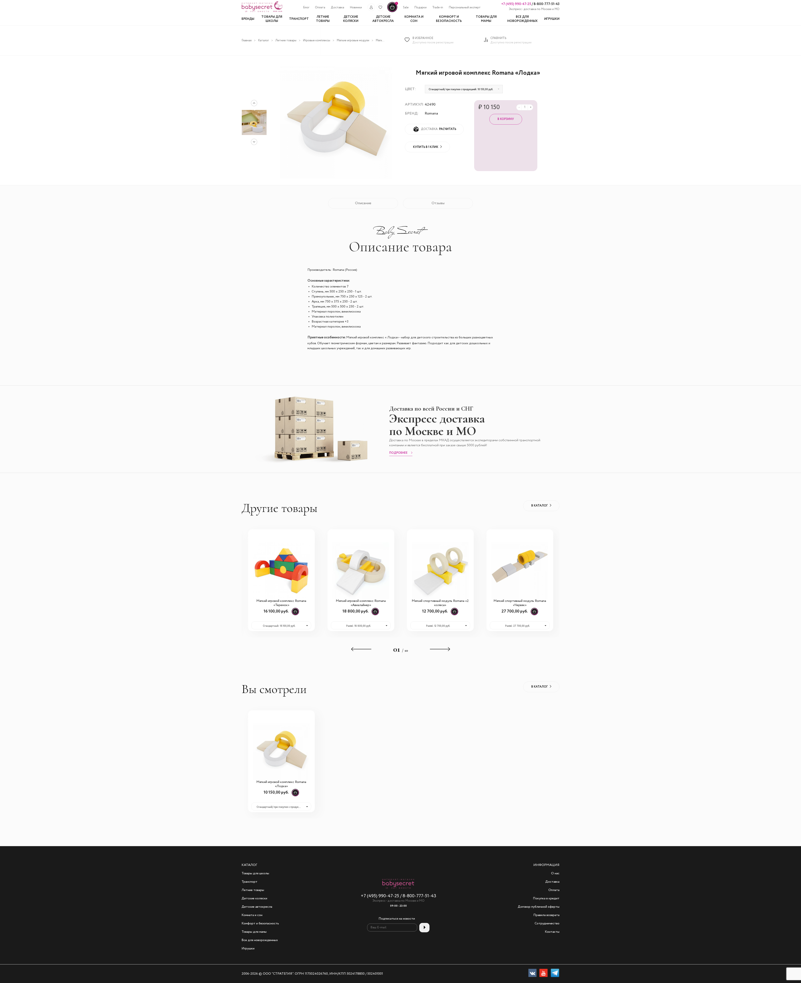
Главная (247, 40)
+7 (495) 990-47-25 (516, 4)
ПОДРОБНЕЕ (398, 453)
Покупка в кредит (546, 898)
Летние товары (285, 40)
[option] (254, 122)
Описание (363, 203)
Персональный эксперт (465, 7)
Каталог (263, 40)
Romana (431, 113)
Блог (306, 7)
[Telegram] (554, 974)
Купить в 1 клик (425, 147)
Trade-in (437, 7)
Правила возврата (546, 915)
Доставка (337, 7)
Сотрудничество (547, 923)
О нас (555, 873)
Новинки (356, 7)
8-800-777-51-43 (546, 4)
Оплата (320, 7)
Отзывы (438, 203)
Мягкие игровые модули (353, 40)
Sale (406, 7)
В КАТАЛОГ (539, 506)
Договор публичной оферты (538, 907)
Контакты (552, 932)
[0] (392, 11)
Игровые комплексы (316, 40)
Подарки (420, 7)
